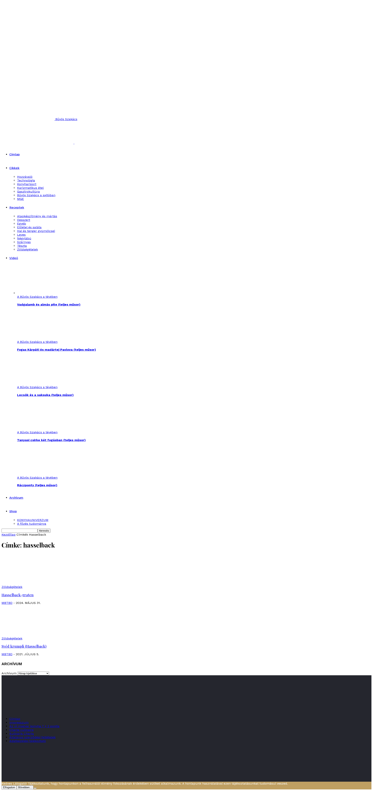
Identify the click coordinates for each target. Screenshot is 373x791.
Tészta (22, 246)
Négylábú (24, 238)
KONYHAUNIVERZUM (32, 520)
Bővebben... (25, 787)
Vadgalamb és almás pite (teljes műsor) (48, 304)
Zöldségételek (27, 249)
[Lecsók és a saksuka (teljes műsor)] (38, 383)
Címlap (14, 154)
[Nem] (35, 788)
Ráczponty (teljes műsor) (37, 485)
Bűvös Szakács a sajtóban (36, 195)
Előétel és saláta (29, 227)
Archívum (16, 497)
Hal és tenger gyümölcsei (36, 231)
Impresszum (19, 722)
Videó (13, 258)
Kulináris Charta (21, 733)
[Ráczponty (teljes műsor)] (38, 474)
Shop (13, 511)
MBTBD (7, 603)
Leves (21, 235)
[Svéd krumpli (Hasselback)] (33, 635)
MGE (20, 199)
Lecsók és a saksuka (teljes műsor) (45, 395)
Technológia (26, 180)
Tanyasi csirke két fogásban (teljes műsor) (51, 440)
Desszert (23, 220)
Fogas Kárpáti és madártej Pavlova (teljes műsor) (56, 349)
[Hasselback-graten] (33, 583)
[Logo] (38, 143)
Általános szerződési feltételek (32, 737)
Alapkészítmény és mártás (37, 216)
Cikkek (14, 168)
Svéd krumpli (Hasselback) (24, 646)
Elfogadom (9, 787)
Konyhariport (26, 184)
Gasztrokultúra (28, 191)
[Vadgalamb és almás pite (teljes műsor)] (38, 293)
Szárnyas (24, 242)
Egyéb (21, 223)
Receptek (16, 207)
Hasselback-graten (18, 594)
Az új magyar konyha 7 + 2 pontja (34, 726)
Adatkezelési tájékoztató (27, 741)
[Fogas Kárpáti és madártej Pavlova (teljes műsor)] (38, 338)
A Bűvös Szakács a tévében (37, 297)
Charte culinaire (21, 730)
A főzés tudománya (31, 524)
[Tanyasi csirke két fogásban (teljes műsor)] (38, 428)
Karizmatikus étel (30, 188)
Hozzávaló (24, 177)
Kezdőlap (9, 534)
